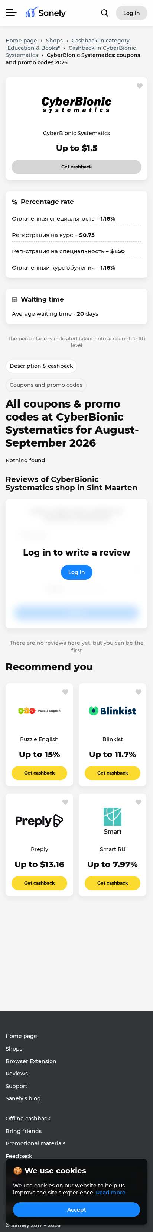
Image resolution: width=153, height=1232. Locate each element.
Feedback (19, 1156)
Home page (21, 1036)
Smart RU (113, 849)
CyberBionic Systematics (76, 133)
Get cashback (66, 165)
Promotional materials (35, 1143)
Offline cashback (28, 1118)
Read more (111, 1192)
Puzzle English (39, 739)
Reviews (17, 1073)
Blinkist (112, 739)
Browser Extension (31, 1061)
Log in (76, 572)
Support (16, 1086)
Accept (76, 1209)
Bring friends (24, 1131)
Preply (39, 849)
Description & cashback (41, 366)
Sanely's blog (23, 1098)
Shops (14, 1048)
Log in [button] (131, 13)
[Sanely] (46, 13)
